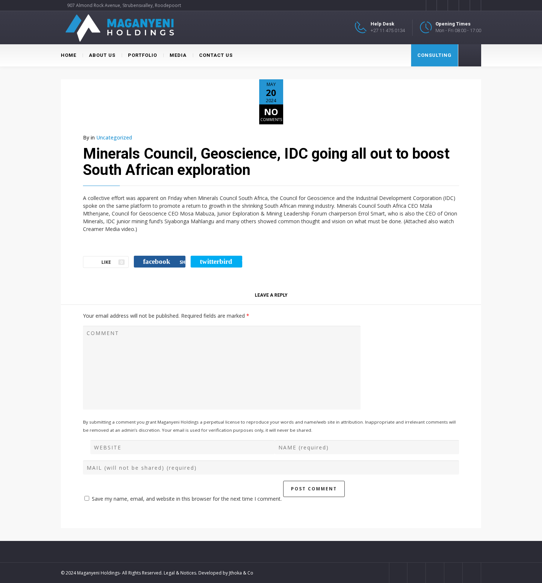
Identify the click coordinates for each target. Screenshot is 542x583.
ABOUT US (102, 55)
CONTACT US (216, 55)
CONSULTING (434, 55)
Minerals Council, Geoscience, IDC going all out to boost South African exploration (266, 162)
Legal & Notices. (180, 573)
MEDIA (178, 55)
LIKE (112, 262)
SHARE (164, 261)
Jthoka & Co (241, 573)
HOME (68, 55)
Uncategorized (114, 137)
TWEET (221, 261)
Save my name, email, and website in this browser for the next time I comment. (187, 498)
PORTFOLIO (142, 55)
